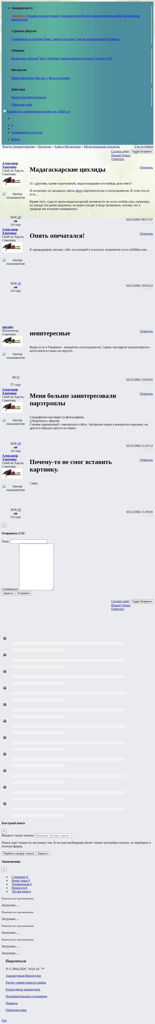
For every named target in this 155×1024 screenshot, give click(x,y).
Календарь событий (25, 58)
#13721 (148, 289)
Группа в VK (103, 58)
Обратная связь (21, 104)
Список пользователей (91, 39)
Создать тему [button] (120, 151)
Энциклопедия (70, 16)
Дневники (18, 16)
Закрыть (8, 593)
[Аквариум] (36, 111)
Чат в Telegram (49, 58)
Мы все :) (41, 78)
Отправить (23, 593)
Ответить (117, 159)
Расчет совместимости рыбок (102, 16)
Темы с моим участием (58, 39)
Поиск (16, 97)
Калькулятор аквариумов (23, 989)
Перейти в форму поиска (18, 853)
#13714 (148, 223)
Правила (113, 39)
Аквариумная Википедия (23, 975)
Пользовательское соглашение (26, 996)
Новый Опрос (121, 155)
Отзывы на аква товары (43, 16)
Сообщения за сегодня (26, 39)
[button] (10, 165)
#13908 (148, 449)
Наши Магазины (22, 78)
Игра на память (59, 78)
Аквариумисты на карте (76, 58)
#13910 (148, 515)
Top (4, 1020)
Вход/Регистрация (33, 97)
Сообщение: (10, 589)
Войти (15, 139)
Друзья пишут (21, 891)
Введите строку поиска (18, 835)
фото (79, 190)
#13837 (148, 383)
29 (19, 217)
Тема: (5, 541)
